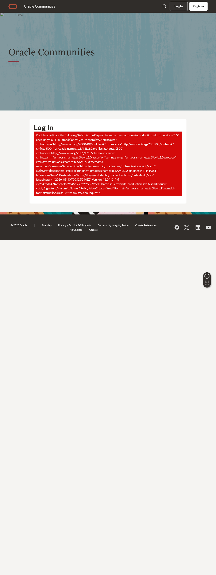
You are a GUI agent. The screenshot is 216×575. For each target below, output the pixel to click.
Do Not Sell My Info (80, 225)
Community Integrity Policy (113, 225)
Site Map (46, 225)
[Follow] (187, 227)
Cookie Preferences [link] (146, 225)
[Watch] (208, 227)
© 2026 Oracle (19, 225)
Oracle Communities (39, 6)
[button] (207, 284)
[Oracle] (176, 227)
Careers (93, 229)
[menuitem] (179, 6)
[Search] (164, 6)
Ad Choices (76, 229)
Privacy (62, 225)
